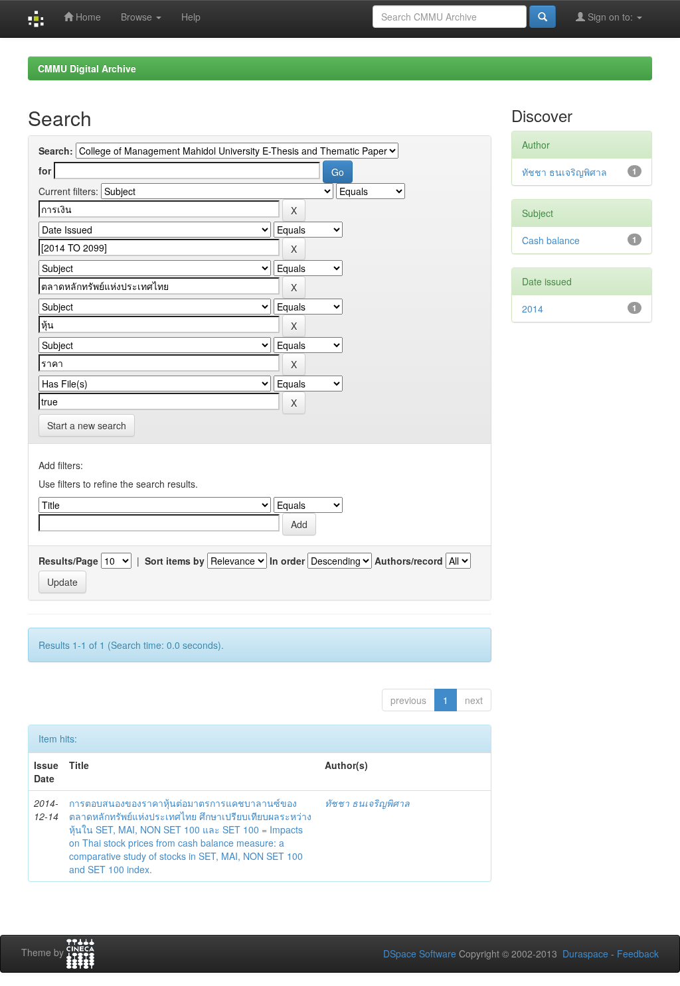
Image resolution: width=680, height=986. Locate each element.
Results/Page (68, 560)
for (45, 170)
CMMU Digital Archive (87, 68)
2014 (532, 308)
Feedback (638, 953)
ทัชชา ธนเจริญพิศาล (367, 803)
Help (191, 16)
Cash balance (551, 240)
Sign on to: (610, 16)
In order (287, 560)
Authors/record (409, 560)
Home (87, 16)
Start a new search (86, 425)
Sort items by (175, 560)
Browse (138, 16)
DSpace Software (419, 953)
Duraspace (585, 953)
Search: (56, 150)
